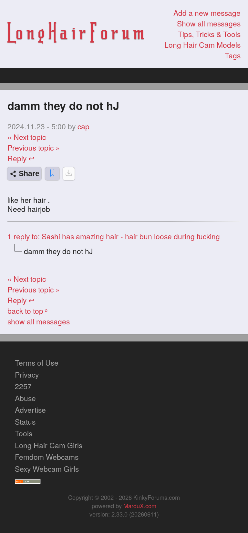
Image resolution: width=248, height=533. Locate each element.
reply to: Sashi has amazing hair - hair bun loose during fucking (113, 236)
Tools (23, 433)
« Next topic (26, 137)
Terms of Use (36, 362)
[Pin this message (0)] (52, 173)
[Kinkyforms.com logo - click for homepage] (75, 34)
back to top (28, 310)
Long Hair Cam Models (202, 44)
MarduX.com (139, 505)
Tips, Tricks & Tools (209, 34)
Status (25, 421)
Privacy (27, 374)
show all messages (38, 321)
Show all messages (209, 23)
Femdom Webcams (46, 456)
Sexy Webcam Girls (47, 468)
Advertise (30, 409)
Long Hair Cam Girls (48, 445)
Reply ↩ (21, 158)
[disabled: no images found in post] (69, 173)
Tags (233, 55)
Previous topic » (33, 147)
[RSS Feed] (28, 480)
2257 (23, 386)
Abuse (25, 398)
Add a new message (207, 12)
